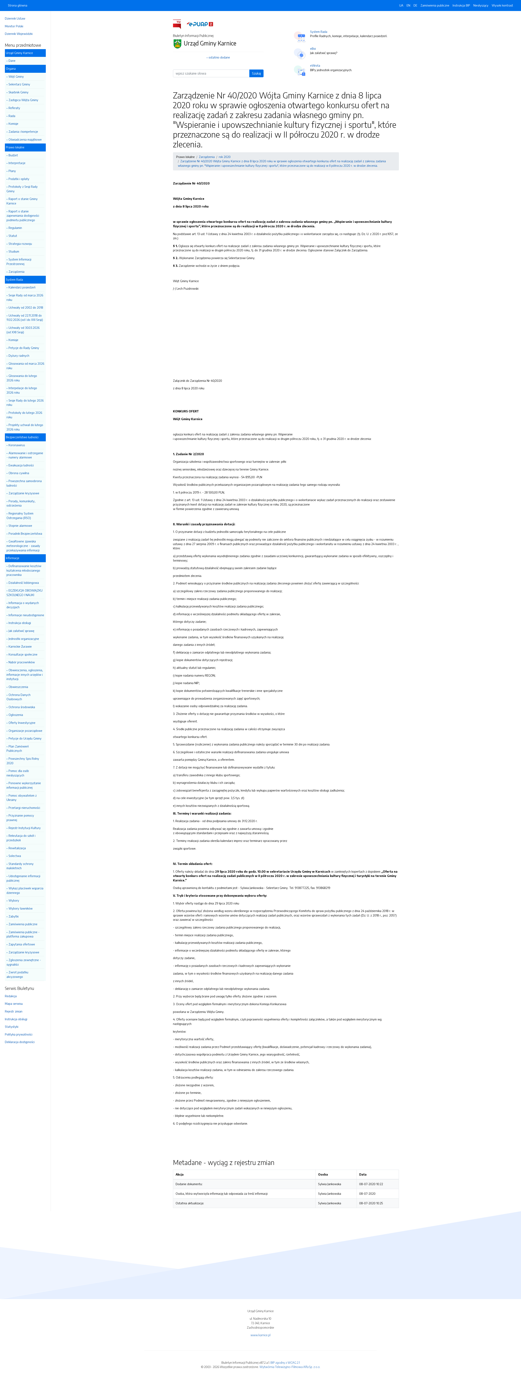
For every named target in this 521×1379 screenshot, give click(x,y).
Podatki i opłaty (19, 179)
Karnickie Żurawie (20, 646)
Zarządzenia (16, 271)
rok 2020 (225, 157)
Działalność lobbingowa (24, 582)
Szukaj (256, 73)
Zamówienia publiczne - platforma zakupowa (23, 934)
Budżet (13, 155)
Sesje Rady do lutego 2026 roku (25, 403)
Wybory (14, 900)
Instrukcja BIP (461, 5)
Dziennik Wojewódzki (19, 33)
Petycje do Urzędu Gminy (25, 738)
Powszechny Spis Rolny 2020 (23, 761)
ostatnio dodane (219, 57)
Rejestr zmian (13, 1011)
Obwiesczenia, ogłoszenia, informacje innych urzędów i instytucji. (25, 674)
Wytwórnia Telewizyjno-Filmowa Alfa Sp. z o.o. (289, 1367)
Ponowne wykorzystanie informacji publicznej (24, 785)
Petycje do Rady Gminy (24, 348)
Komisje (13, 123)
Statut (13, 235)
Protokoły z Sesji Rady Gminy (22, 189)
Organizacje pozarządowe (25, 730)
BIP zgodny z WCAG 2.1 (285, 1362)
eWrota (315, 65)
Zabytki (14, 916)
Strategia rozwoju (20, 243)
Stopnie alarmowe (20, 525)
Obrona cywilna (19, 473)
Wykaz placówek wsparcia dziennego (25, 890)
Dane (12, 60)
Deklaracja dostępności (20, 1042)
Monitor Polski (14, 26)
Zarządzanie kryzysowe (24, 493)
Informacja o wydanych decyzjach (23, 605)
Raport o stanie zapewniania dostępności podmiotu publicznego (23, 215)
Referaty (14, 108)
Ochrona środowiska (22, 707)
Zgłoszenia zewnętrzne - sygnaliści (24, 962)
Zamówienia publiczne (23, 924)
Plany (12, 171)
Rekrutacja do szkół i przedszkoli (21, 838)
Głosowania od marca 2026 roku (25, 366)
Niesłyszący (480, 5)
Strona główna (17, 5)
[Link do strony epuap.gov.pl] (200, 24)
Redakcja (11, 996)
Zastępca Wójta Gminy (23, 100)
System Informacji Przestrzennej (19, 261)
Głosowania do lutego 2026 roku (22, 378)
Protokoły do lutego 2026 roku (24, 415)
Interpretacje (17, 163)
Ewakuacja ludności (21, 465)
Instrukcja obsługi (20, 623)
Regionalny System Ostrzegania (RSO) (20, 515)
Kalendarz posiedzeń (22, 287)
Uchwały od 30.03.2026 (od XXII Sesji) (23, 330)
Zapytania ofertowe (22, 944)
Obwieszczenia (18, 687)
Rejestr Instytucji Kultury (25, 828)
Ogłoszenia (16, 715)
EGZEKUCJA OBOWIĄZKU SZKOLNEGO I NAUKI (25, 592)
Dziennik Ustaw (15, 18)
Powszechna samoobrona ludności (24, 483)
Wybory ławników (21, 908)
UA (401, 5)
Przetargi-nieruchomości (24, 807)
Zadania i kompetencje (23, 131)
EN (408, 5)
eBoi (313, 48)
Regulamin (15, 228)
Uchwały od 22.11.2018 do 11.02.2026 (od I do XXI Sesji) (25, 318)
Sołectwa (15, 856)
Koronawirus (17, 445)
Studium (14, 251)
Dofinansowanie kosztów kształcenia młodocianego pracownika (24, 570)
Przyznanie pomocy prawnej (20, 818)
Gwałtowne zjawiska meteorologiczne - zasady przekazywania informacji (23, 545)
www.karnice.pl (260, 1335)
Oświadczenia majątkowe (25, 139)
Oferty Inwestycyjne (22, 722)
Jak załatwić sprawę (21, 631)
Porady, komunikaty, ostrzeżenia (21, 503)
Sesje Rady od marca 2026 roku (25, 297)
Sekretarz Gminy (19, 84)
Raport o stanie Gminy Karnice (22, 201)
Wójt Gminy (16, 76)
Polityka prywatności (18, 1034)
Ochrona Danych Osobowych (19, 697)
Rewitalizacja (17, 848)
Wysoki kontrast (502, 5)
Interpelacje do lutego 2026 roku (22, 390)
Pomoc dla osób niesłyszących (18, 773)
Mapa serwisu (14, 1003)
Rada (12, 116)
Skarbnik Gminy (18, 92)
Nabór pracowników (22, 662)
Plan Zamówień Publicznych (18, 748)
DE (415, 5)
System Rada (318, 31)
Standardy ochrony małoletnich (20, 866)
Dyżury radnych (19, 355)
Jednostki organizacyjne (24, 638)
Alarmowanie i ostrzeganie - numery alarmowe (25, 455)
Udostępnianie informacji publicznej (23, 878)
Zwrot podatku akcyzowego (17, 974)
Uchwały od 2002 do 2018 (26, 307)
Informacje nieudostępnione (26, 615)
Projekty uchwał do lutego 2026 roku (25, 427)
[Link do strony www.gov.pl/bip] (179, 24)
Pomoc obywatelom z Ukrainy (22, 798)
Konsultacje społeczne (23, 654)
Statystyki (11, 1026)
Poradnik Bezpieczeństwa (25, 533)
